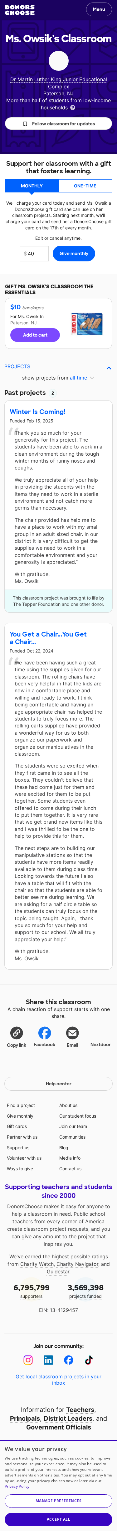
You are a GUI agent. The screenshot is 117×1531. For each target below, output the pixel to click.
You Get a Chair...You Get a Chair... (48, 638)
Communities (72, 1137)
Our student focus (77, 1116)
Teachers (80, 1409)
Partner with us (22, 1137)
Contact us (70, 1168)
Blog (63, 1147)
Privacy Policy (17, 1486)
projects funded (86, 1291)
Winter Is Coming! (37, 412)
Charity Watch (37, 1264)
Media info (69, 1158)
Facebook (44, 1044)
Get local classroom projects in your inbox (58, 1379)
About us (68, 1105)
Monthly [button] (32, 185)
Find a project (21, 1105)
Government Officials (58, 1427)
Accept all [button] (58, 1519)
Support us (18, 1147)
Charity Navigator (77, 1264)
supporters (31, 1291)
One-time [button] (85, 185)
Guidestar (58, 1271)
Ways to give (20, 1168)
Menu (99, 9)
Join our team (73, 1126)
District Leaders (68, 1418)
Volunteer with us (24, 1158)
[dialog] (58, 1485)
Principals (25, 1418)
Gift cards (17, 1126)
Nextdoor (100, 1044)
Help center (58, 1084)
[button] (58, 123)
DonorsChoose (20, 10)
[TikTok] (89, 1360)
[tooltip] (72, 107)
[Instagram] (28, 1360)
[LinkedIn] (48, 1360)
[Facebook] (69, 1360)
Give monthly (20, 1116)
